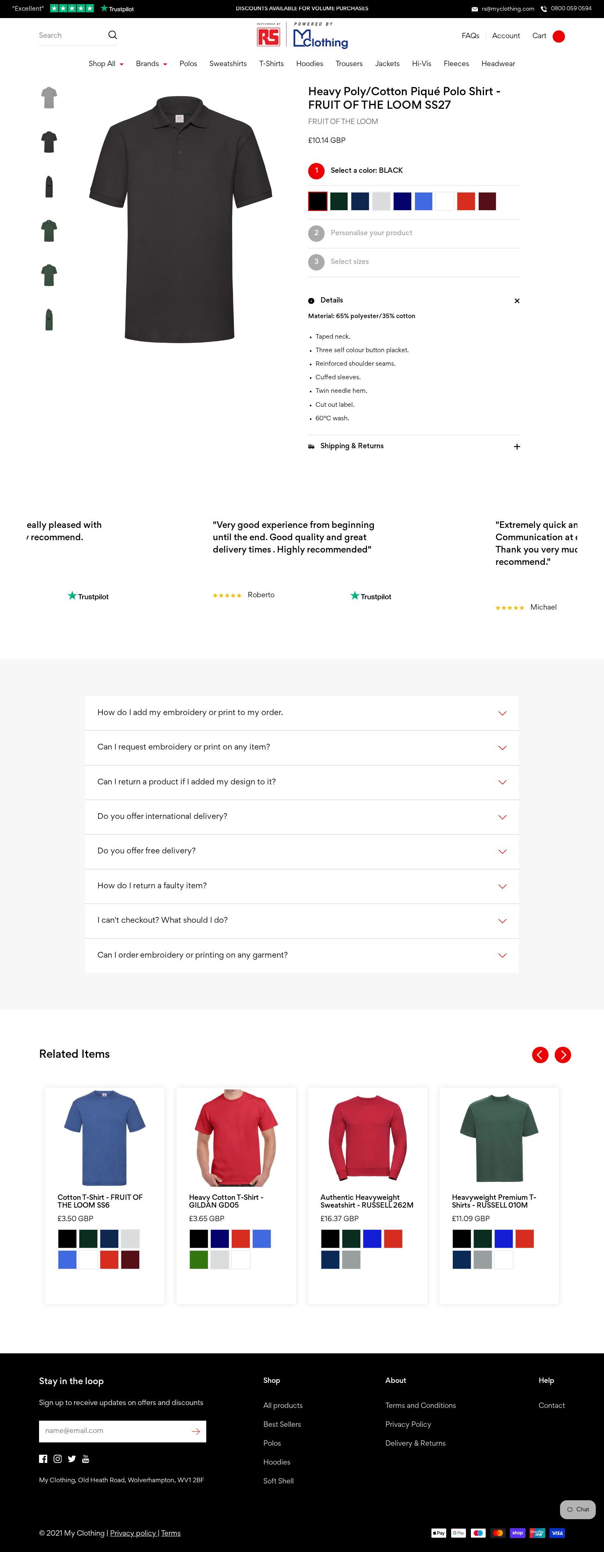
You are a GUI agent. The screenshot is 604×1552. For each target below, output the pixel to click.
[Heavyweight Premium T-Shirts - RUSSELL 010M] (499, 1138)
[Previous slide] (540, 1055)
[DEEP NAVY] (109, 1239)
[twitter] (72, 1461)
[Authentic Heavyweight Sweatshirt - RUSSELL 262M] (367, 1138)
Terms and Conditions (420, 1406)
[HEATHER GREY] (130, 1239)
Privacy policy (134, 1534)
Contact (552, 1406)
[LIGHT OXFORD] (351, 1260)
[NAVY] (220, 1239)
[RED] (109, 1260)
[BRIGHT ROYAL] (372, 1239)
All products (283, 1406)
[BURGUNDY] (130, 1260)
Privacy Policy (408, 1425)
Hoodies (276, 1463)
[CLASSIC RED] (393, 1239)
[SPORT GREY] (220, 1260)
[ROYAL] (67, 1260)
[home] (302, 36)
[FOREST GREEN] (199, 1260)
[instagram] (57, 1461)
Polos (272, 1444)
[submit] (196, 1431)
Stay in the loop (71, 1382)
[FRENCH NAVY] (330, 1260)
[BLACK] (67, 1239)
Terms (171, 1534)
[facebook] (43, 1461)
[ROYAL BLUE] (262, 1239)
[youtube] (85, 1461)
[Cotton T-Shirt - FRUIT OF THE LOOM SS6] (104, 1138)
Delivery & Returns (415, 1444)
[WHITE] (88, 1260)
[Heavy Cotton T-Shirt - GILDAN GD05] (236, 1138)
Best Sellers (282, 1425)
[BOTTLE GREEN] (88, 1239)
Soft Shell (278, 1482)
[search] (78, 37)
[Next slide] (563, 1055)
